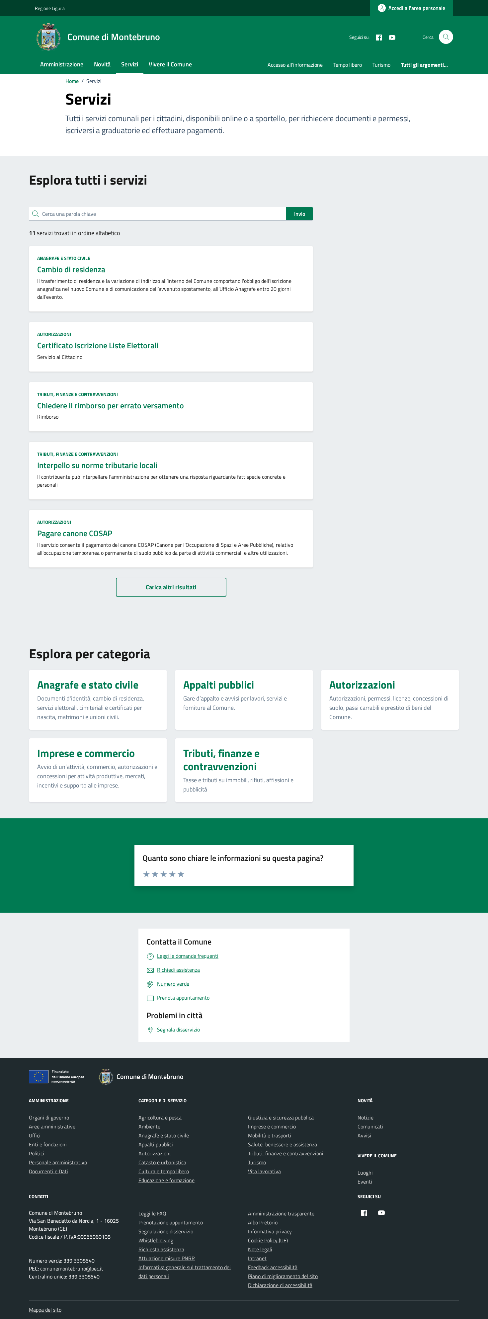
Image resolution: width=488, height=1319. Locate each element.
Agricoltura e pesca (160, 1117)
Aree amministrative (52, 1126)
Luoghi (365, 1173)
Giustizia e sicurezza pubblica (281, 1117)
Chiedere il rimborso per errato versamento (110, 405)
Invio (299, 214)
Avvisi (364, 1135)
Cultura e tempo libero (163, 1171)
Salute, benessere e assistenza (282, 1144)
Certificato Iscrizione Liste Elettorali (97, 345)
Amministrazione (61, 64)
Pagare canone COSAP (74, 533)
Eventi (365, 1182)
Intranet (257, 1258)
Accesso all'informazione (295, 65)
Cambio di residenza (71, 269)
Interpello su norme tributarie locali (97, 465)
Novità (102, 64)
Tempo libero (347, 65)
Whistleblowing (155, 1240)
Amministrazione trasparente (281, 1213)
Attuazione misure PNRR (166, 1258)
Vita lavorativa (264, 1171)
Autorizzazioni (54, 334)
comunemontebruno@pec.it (71, 1269)
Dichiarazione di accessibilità (280, 1285)
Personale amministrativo (58, 1162)
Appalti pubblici (155, 1144)
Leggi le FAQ (152, 1213)
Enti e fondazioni (48, 1144)
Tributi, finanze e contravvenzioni (77, 394)
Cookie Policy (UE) (268, 1240)
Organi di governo (49, 1117)
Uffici (35, 1135)
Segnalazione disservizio (165, 1231)
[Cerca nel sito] (446, 37)
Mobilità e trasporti (269, 1135)
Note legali (260, 1249)
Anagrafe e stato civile (63, 258)
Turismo (381, 65)
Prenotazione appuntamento (170, 1222)
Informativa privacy (270, 1231)
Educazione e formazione (166, 1180)
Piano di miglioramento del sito (283, 1276)
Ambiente (149, 1126)
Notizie (365, 1117)
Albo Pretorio (263, 1222)
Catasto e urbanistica (162, 1162)
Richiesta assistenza (161, 1249)
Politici (36, 1153)
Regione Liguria (50, 8)
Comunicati (370, 1126)
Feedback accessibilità (272, 1267)
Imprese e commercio (272, 1126)
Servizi (129, 64)
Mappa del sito (45, 1310)
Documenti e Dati (48, 1171)
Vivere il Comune (170, 64)
